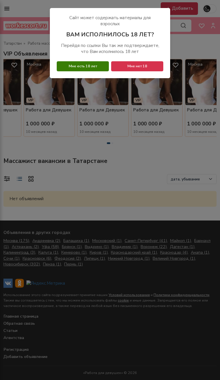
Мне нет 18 (137, 66)
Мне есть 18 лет (83, 66)
